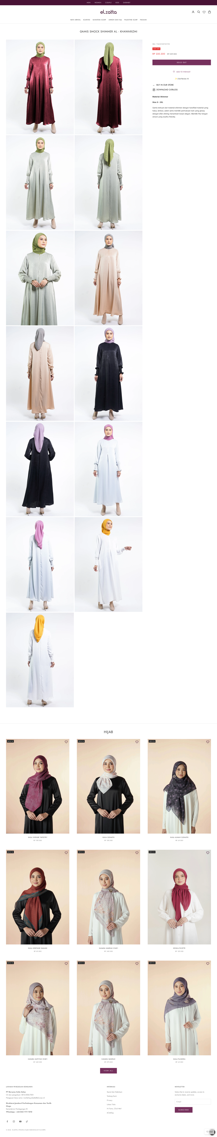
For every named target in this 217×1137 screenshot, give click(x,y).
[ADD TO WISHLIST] (66, 742)
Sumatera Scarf (99, 20)
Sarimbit (126, 2)
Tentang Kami (112, 1096)
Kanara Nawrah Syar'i (108, 948)
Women (98, 2)
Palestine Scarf (131, 20)
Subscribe (183, 1110)
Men (89, 2)
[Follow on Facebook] (7, 1121)
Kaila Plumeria (179, 1059)
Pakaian (143, 20)
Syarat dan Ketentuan (114, 1092)
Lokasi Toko (111, 1104)
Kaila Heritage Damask (37, 948)
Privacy (109, 1100)
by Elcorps (41, 1130)
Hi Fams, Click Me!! (114, 1108)
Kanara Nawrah (108, 1059)
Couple (108, 2)
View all (108, 1070)
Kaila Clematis (109, 837)
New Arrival (75, 20)
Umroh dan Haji (115, 20)
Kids (117, 2)
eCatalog (110, 1112)
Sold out (182, 62)
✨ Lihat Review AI (182, 78)
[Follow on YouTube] (20, 1121)
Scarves (86, 20)
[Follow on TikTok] (27, 1121)
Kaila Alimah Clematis (179, 837)
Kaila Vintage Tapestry (37, 837)
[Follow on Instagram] (14, 1121)
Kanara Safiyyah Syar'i (37, 1059)
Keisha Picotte (179, 948)
